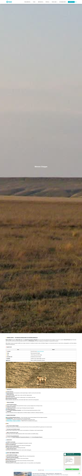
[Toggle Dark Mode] (76, 2)
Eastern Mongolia (40, 351)
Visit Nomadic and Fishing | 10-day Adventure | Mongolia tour (47, 473)
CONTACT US (71, 1)
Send (72, 469)
